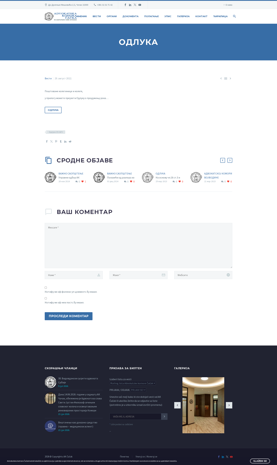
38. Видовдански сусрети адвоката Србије (78, 380)
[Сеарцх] (234, 16)
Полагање (151, 16)
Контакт (201, 16)
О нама (229, 4)
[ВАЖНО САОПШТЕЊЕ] (52, 178)
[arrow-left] (177, 405)
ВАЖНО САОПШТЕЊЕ (71, 173)
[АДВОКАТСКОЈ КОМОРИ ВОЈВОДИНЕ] (197, 178)
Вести (97, 16)
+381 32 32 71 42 (105, 4)
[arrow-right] (229, 405)
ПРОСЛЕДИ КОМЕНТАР (68, 316)
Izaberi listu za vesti (120, 379)
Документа (130, 16)
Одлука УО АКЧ (56, 132)
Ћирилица (220, 16)
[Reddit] (70, 141)
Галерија (183, 16)
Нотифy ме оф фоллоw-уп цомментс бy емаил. (71, 291)
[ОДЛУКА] (149, 178)
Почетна (124, 457)
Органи (112, 16)
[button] (222, 160)
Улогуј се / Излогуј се (146, 457)
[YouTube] (139, 5)
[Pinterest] (56, 141)
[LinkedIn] (130, 5)
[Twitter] (135, 5)
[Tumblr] (60, 141)
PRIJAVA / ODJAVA (119, 389)
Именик (81, 16)
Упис (167, 16)
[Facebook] (125, 5)
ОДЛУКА (53, 110)
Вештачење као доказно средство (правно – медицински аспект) (77, 424)
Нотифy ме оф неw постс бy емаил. (64, 302)
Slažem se (260, 461)
